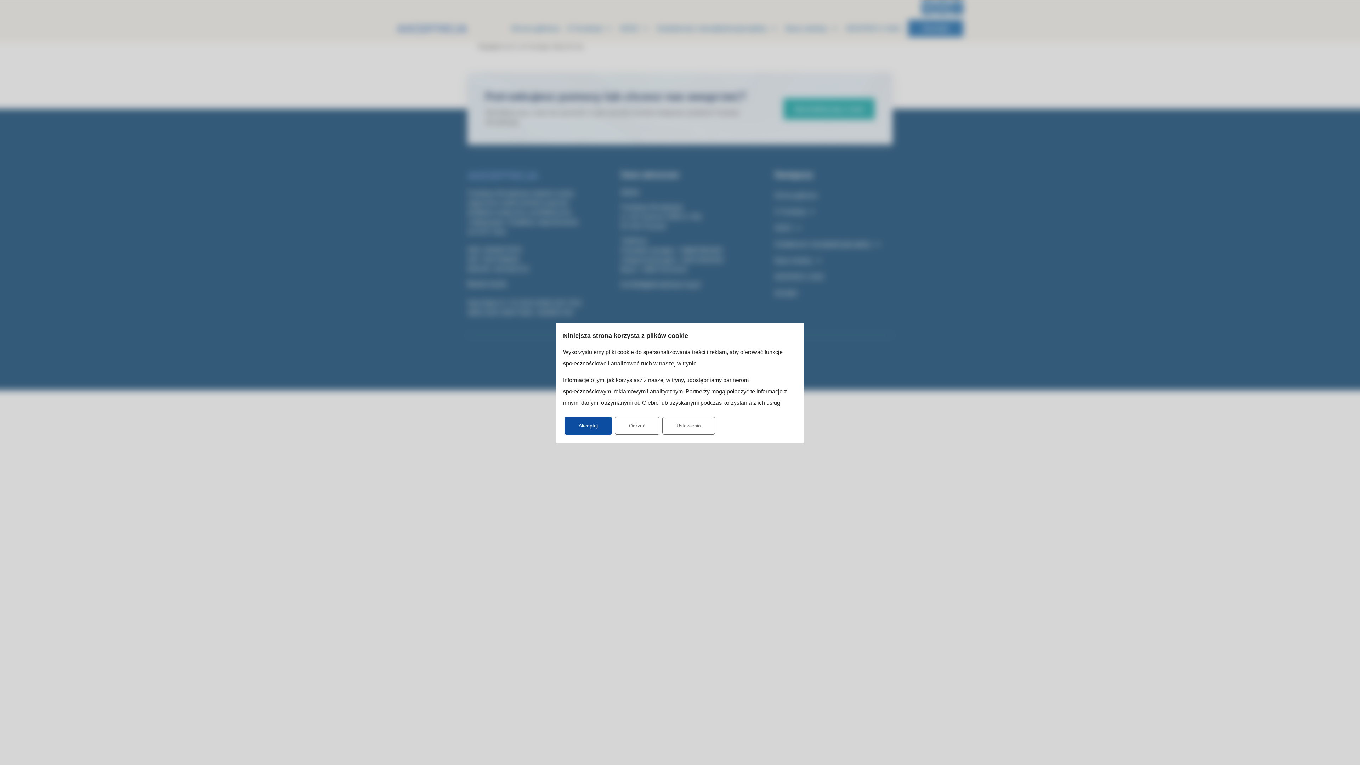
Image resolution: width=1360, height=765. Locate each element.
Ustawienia (688, 426)
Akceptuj (588, 426)
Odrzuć (637, 426)
